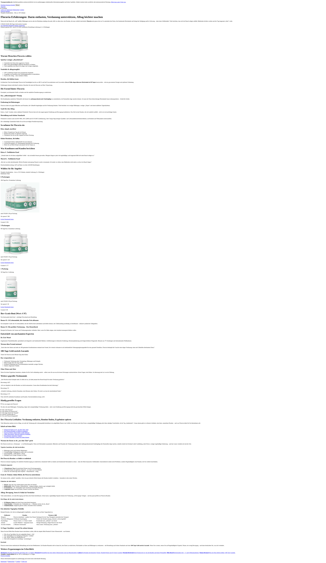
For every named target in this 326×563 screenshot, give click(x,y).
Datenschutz (16, 10)
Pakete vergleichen (20, 25)
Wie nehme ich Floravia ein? (9, 411)
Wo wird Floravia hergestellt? (10, 416)
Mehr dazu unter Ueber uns (118, 2)
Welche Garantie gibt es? (8, 414)
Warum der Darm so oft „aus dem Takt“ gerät (16, 429)
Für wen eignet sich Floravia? (10, 404)
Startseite (3, 6)
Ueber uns (3, 10)
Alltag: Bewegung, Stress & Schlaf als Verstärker (17, 434)
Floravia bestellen (5, 555)
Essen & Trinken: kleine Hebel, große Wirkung (16, 432)
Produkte (4, 8)
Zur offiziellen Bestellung (7, 25)
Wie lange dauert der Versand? (10, 413)
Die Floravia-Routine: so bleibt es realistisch (16, 431)
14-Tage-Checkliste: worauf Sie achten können (16, 437)
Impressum (9, 10)
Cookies (22, 10)
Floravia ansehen (5, 11)
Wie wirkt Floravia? (7, 410)
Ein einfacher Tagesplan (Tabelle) (13, 436)
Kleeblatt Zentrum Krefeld (8, 5)
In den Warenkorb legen (7, 219)
